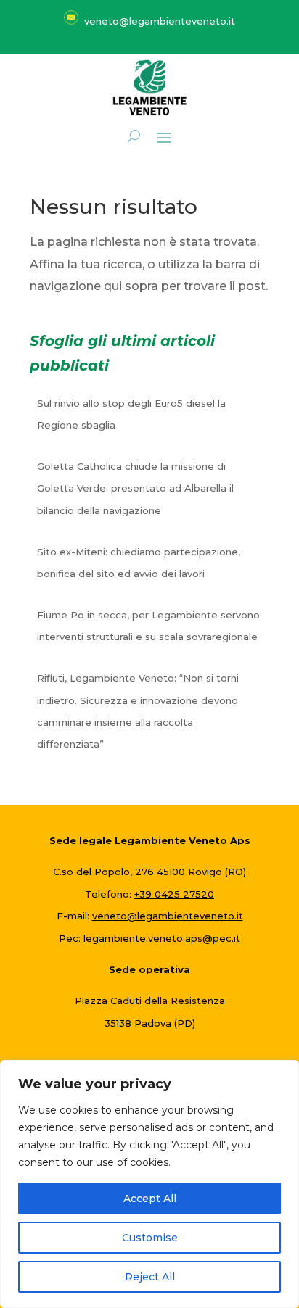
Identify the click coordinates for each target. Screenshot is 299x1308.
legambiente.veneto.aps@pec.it (161, 938)
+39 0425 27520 (174, 894)
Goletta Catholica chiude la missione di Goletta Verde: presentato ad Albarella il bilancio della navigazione (135, 488)
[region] (149, 1184)
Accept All (149, 1198)
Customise (150, 1237)
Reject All (150, 1276)
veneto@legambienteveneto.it (167, 916)
